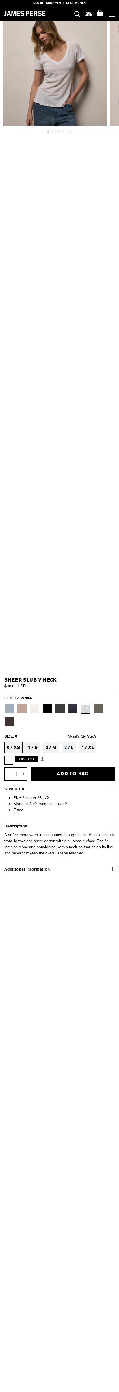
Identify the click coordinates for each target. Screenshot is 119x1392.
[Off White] (35, 709)
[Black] (47, 709)
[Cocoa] (9, 721)
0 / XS (13, 747)
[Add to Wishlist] (99, 29)
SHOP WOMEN (76, 3)
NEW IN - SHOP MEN (47, 3)
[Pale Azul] (9, 709)
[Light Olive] (98, 709)
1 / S (33, 747)
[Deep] (73, 709)
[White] (85, 709)
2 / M (51, 747)
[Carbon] (60, 709)
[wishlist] (88, 13)
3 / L (68, 747)
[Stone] (22, 709)
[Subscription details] (42, 759)
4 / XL (87, 747)
